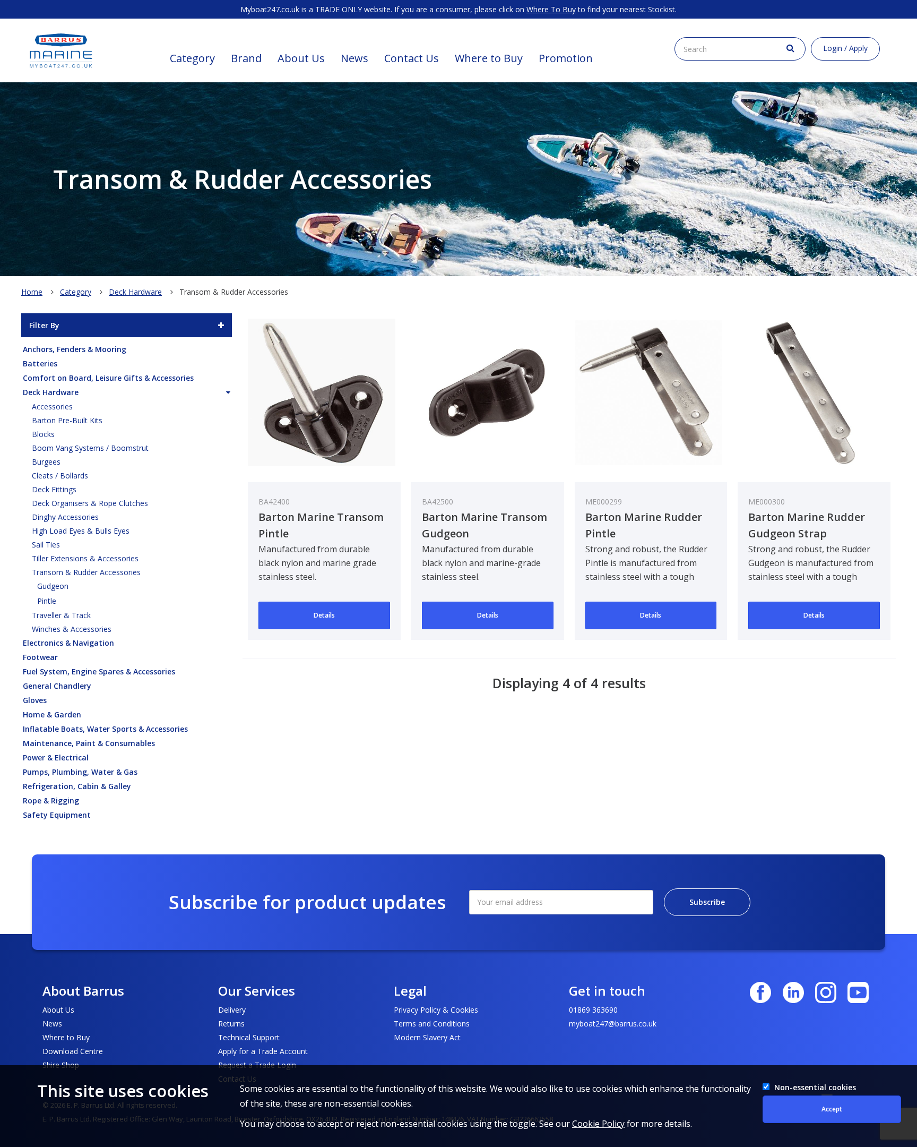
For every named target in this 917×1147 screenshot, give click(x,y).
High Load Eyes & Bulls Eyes (80, 531)
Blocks (43, 434)
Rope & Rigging (51, 800)
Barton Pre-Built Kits (67, 420)
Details (324, 615)
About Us (301, 58)
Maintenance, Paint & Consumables (89, 743)
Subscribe (707, 902)
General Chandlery (57, 686)
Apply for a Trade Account (263, 1051)
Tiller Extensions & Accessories (85, 558)
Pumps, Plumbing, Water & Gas (80, 772)
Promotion (566, 58)
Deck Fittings (54, 489)
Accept (831, 1109)
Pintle (46, 601)
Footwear (40, 657)
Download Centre (72, 1051)
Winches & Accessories (71, 629)
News (354, 58)
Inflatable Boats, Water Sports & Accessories (105, 729)
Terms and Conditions (432, 1023)
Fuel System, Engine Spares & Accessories (99, 671)
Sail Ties (46, 545)
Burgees (46, 462)
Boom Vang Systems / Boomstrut (90, 448)
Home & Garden (52, 714)
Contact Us (411, 58)
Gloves (35, 700)
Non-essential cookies (815, 1087)
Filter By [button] (44, 325)
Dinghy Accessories (65, 517)
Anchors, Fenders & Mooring (74, 349)
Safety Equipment (57, 815)
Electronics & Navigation (68, 643)
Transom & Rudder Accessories (86, 572)
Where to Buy (489, 58)
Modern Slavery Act (427, 1037)
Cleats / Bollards (60, 475)
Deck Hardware (135, 292)
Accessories (52, 406)
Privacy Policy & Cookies (436, 1010)
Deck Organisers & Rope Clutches (90, 503)
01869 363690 (593, 1010)
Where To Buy (551, 9)
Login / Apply (845, 48)
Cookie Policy (598, 1123)
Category (192, 58)
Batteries (40, 363)
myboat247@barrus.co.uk (612, 1023)
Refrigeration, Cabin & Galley (77, 786)
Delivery (232, 1010)
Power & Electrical (56, 757)
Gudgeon (52, 586)
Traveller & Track (61, 615)
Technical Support (249, 1037)
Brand (246, 58)
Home (31, 292)
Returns (231, 1023)
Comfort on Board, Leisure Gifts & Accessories (108, 378)
